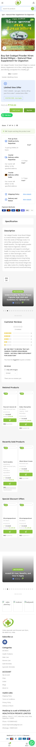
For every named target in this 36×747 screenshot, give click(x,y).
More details (27, 194)
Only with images (12, 370)
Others (5, 468)
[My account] (34, 3)
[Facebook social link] (8, 125)
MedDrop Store (12, 77)
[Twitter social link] (10, 125)
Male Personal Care (9, 409)
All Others (22, 409)
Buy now (29, 110)
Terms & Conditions (8, 699)
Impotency (6, 464)
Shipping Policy (7, 696)
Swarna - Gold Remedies (23, 412)
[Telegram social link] (17, 125)
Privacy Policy (6, 702)
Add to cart (16, 110)
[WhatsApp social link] (15, 125)
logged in (16, 360)
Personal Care (23, 463)
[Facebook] (4, 642)
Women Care (6, 660)
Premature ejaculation (6, 471)
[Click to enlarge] (4, 48)
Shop (4, 678)
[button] (4, 311)
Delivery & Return (7, 706)
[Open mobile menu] (2, 3)
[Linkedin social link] (12, 125)
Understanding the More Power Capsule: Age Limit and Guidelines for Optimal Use (18, 297)
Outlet (4, 681)
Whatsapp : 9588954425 (9, 728)
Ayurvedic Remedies (8, 667)
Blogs (4, 685)
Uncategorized (18, 291)
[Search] (32, 8)
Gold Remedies (7, 664)
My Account (6, 675)
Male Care (5, 657)
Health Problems (7, 654)
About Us (5, 688)
